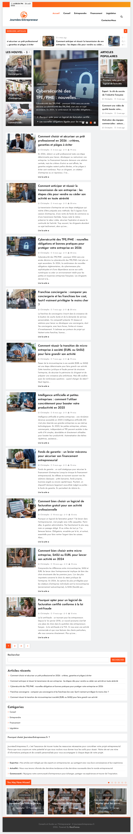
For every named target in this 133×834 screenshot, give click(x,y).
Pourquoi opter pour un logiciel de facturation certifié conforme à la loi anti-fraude (60, 604)
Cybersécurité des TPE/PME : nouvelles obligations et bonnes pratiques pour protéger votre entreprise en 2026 (63, 243)
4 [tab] (95, 123)
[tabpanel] (66, 88)
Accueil (56, 13)
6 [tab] (125, 782)
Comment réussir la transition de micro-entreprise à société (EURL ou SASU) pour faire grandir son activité (63, 349)
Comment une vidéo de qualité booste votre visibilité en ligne (113, 109)
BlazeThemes (74, 827)
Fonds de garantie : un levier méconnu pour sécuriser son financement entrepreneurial (62, 456)
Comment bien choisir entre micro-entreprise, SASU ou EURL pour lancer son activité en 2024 (62, 554)
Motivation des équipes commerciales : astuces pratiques (113, 123)
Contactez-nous (108, 20)
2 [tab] (87, 123)
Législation (111, 13)
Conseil (66, 13)
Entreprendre (80, 13)
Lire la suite (42, 177)
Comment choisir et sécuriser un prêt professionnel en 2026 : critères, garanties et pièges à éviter (61, 140)
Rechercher (14, 654)
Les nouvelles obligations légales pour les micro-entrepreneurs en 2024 (108, 803)
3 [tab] (91, 123)
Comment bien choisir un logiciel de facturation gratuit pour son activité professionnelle (61, 505)
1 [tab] (83, 123)
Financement (96, 13)
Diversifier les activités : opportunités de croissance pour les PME (66, 803)
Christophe (108, 99)
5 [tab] (122, 782)
